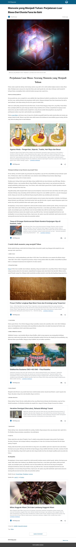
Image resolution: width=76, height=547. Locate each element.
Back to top (65, 540)
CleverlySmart (19, 474)
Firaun (9, 269)
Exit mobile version (38, 545)
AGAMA (16, 526)
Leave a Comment (38, 534)
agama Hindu (14, 115)
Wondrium (25, 474)
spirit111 (16, 477)
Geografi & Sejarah (22, 526)
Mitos (12, 529)
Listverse (31, 474)
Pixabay (22, 477)
